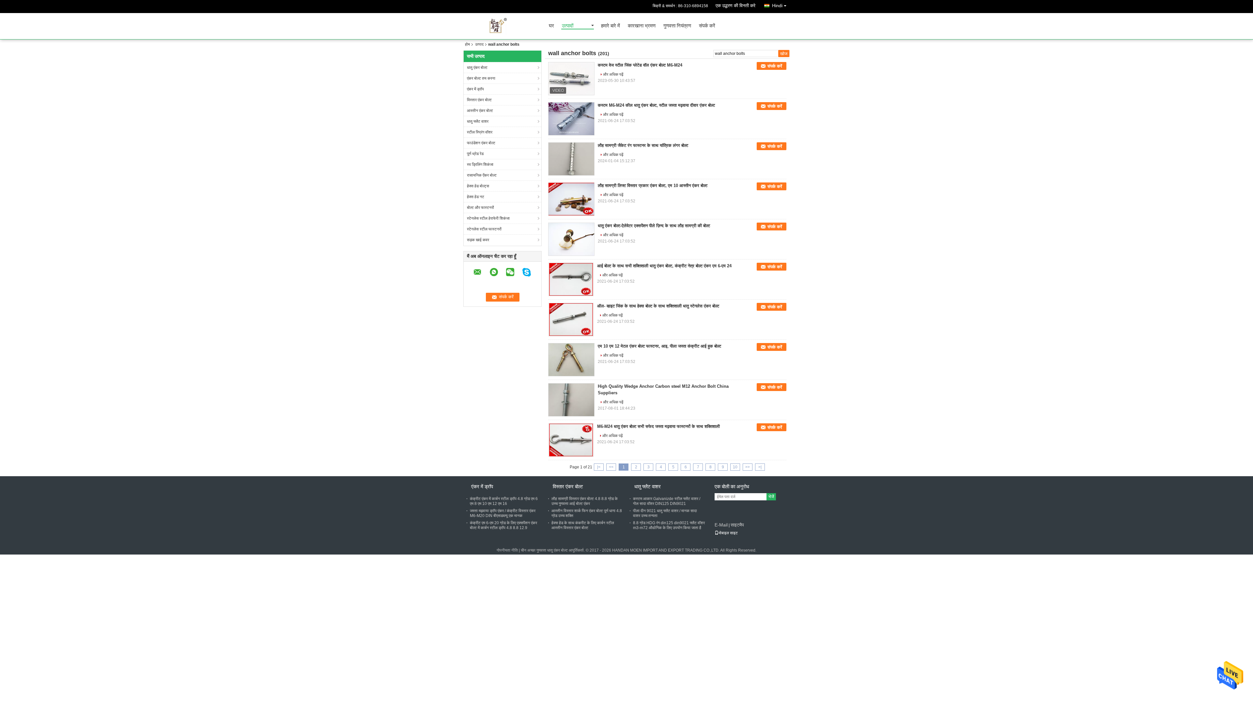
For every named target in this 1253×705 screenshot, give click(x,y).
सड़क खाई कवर (478, 240)
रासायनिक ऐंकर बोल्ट (482, 175)
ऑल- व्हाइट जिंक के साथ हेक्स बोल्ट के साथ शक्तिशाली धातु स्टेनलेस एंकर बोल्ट (658, 306)
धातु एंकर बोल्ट (477, 67)
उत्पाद (479, 44)
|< (598, 467)
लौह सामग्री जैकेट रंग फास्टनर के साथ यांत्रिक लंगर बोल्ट (643, 145)
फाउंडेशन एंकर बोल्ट (481, 143)
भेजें (771, 496)
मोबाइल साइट (728, 533)
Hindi (777, 5)
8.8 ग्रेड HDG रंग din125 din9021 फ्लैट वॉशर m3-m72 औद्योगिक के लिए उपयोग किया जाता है (669, 525)
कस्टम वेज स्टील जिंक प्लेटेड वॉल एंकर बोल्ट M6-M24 (640, 65)
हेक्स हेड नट (475, 197)
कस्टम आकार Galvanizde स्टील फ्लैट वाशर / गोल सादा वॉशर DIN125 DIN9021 (666, 501)
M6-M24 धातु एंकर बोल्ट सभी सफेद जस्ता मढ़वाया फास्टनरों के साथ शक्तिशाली (658, 426)
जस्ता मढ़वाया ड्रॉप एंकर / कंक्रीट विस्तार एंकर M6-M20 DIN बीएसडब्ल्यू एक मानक (502, 513)
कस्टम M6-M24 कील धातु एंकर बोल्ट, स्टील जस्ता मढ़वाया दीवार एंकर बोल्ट (656, 105)
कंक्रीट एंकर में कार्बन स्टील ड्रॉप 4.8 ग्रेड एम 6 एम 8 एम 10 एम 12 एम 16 (504, 501)
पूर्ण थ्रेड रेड (475, 153)
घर (551, 26)
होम (467, 44)
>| (760, 467)
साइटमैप (737, 524)
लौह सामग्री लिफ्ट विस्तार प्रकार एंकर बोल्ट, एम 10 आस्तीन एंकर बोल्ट (652, 185)
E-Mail (721, 524)
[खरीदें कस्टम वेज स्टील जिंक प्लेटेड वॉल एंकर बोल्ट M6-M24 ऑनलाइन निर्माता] (571, 78)
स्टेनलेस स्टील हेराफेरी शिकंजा (488, 218)
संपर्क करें (707, 26)
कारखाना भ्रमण (642, 26)
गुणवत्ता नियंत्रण (677, 26)
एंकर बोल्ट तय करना (481, 78)
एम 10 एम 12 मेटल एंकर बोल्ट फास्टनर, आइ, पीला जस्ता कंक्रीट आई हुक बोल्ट (659, 346)
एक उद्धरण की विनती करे (735, 5)
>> (747, 467)
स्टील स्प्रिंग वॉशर (479, 132)
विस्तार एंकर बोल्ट (479, 100)
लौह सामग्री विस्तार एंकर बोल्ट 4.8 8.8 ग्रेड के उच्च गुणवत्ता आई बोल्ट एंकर (584, 501)
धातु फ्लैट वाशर (477, 121)
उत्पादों (567, 26)
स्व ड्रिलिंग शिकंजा (480, 164)
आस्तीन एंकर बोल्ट (480, 110)
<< (611, 467)
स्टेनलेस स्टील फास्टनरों (484, 229)
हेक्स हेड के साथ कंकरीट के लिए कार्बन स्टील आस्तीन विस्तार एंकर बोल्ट (582, 525)
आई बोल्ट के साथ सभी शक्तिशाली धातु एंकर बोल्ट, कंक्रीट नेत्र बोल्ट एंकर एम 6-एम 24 (664, 265)
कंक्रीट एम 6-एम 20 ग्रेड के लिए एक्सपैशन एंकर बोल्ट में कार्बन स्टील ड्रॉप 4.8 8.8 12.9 (503, 525)
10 (735, 467)
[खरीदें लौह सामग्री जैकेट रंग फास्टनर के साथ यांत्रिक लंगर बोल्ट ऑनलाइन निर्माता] (571, 159)
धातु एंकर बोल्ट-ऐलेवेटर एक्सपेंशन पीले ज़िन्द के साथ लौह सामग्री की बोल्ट (654, 225)
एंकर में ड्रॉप (475, 89)
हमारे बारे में (610, 26)
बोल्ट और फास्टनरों (480, 207)
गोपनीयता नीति (507, 550)
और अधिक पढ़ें (613, 74)
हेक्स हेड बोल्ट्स (478, 186)
